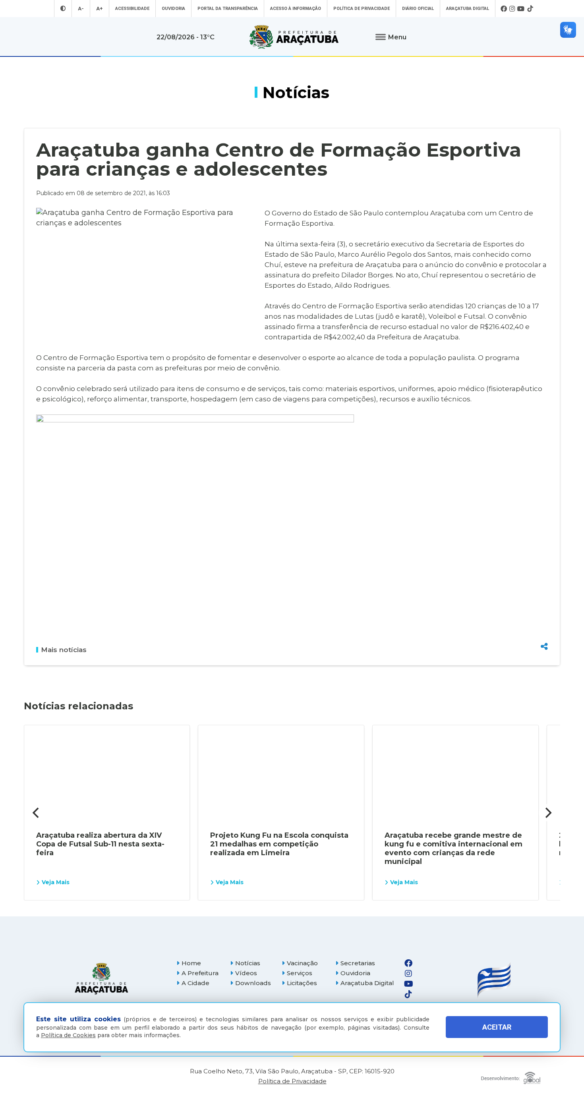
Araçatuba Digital (467, 8)
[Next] (547, 812)
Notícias (247, 963)
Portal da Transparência (227, 8)
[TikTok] (530, 9)
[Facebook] (503, 9)
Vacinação (302, 963)
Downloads (253, 983)
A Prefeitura (200, 973)
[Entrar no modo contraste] (63, 9)
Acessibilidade (132, 8)
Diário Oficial (418, 8)
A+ (99, 9)
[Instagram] (512, 9)
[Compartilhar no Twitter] (544, 617)
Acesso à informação (295, 8)
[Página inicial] (101, 978)
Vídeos (246, 973)
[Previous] (36, 812)
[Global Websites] (510, 1076)
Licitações (302, 983)
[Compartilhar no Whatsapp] (544, 631)
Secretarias (357, 963)
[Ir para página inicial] (293, 37)
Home (191, 963)
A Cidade (195, 983)
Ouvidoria (173, 8)
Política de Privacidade (361, 8)
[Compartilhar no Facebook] (544, 603)
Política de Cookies (68, 1035)
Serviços (299, 973)
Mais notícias (64, 649)
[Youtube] (521, 9)
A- (81, 9)
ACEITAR (496, 1027)
